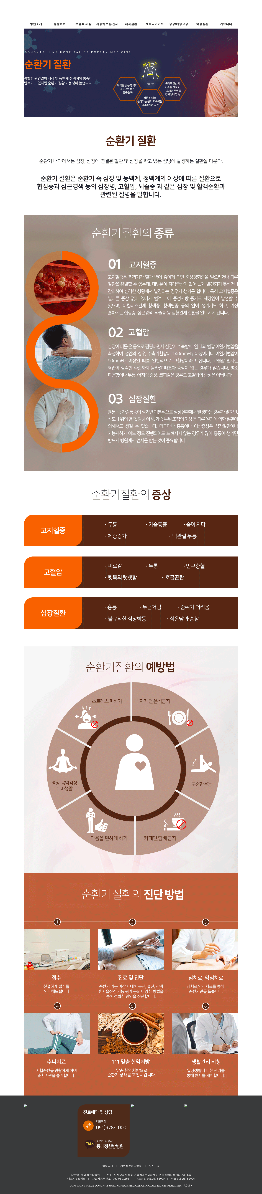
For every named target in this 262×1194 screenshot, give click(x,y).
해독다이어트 (155, 24)
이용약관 (107, 1165)
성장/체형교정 (178, 24)
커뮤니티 (226, 24)
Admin (188, 1185)
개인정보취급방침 (131, 1165)
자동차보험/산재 (107, 24)
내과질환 (131, 24)
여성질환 (202, 24)
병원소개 (36, 24)
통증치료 (60, 24)
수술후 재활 (83, 24)
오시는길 (154, 1165)
